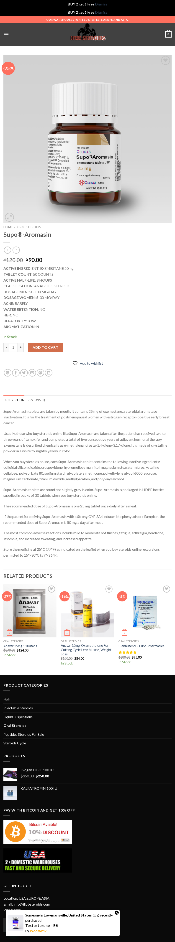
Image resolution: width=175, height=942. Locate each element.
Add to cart (45, 347)
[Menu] (6, 34)
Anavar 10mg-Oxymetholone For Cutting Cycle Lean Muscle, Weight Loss (86, 650)
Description (13, 400)
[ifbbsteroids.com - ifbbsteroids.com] (87, 34)
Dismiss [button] (101, 4)
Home (8, 227)
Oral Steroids (29, 227)
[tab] (13, 400)
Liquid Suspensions (18, 717)
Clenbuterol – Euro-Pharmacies (141, 646)
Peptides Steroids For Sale (23, 734)
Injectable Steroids (18, 708)
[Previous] (3, 629)
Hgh (6, 699)
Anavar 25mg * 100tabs (20, 646)
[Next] (171, 629)
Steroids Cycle (14, 743)
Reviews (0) (36, 400)
